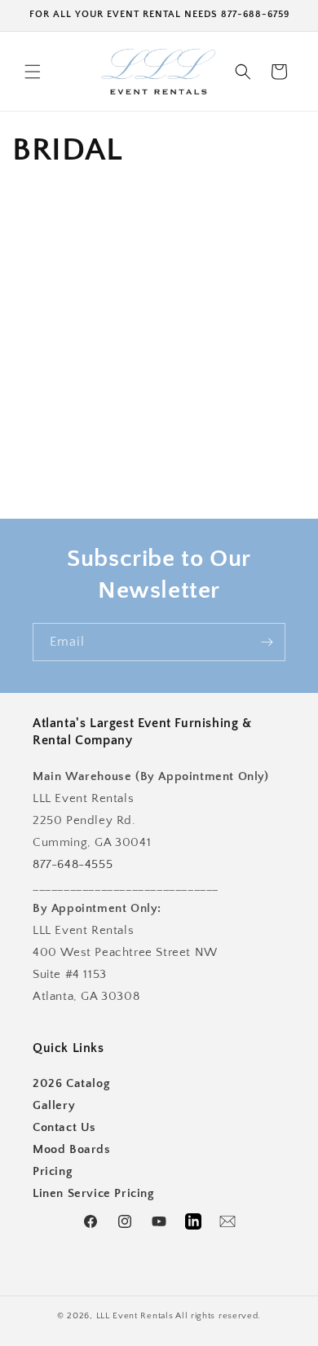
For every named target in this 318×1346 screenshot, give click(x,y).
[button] (33, 72)
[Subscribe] (267, 642)
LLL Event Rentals (135, 1316)
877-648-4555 (73, 864)
